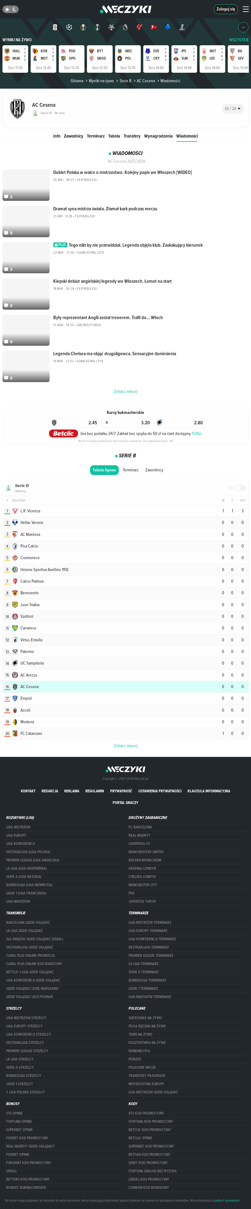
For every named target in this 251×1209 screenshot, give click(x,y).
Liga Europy (16, 835)
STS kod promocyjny (146, 1113)
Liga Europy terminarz (148, 930)
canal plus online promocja (30, 955)
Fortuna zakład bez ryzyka (153, 1171)
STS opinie (14, 1113)
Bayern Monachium (145, 860)
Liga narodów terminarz (150, 996)
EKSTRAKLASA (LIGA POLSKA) (28, 852)
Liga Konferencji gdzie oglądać (33, 980)
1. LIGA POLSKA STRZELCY (25, 1092)
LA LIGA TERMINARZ (144, 963)
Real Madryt (139, 835)
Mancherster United (146, 852)
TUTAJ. (197, 433)
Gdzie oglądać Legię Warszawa (32, 988)
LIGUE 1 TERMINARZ (143, 988)
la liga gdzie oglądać (24, 930)
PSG (131, 893)
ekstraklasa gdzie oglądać (29, 947)
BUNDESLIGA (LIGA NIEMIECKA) (29, 885)
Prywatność (121, 791)
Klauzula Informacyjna (209, 791)
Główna (77, 81)
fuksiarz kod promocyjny (28, 1162)
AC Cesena (146, 81)
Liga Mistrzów (18, 827)
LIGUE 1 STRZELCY (19, 1084)
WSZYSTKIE (239, 39)
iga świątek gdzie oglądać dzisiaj (34, 939)
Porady (135, 1059)
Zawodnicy (73, 136)
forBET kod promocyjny (27, 1138)
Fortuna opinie (19, 1121)
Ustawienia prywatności (160, 791)
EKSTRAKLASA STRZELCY (25, 1042)
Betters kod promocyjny (28, 1179)
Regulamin (94, 791)
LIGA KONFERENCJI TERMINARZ (152, 939)
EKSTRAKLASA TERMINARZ (149, 947)
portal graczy (125, 802)
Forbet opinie (17, 1154)
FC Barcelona (140, 827)
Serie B (125, 81)
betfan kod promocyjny (149, 1154)
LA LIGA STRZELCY (20, 1059)
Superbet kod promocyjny (151, 1146)
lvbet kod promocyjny (148, 1162)
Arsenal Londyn (142, 868)
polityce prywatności (227, 1200)
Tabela (114, 136)
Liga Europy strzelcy (24, 1026)
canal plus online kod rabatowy (34, 963)
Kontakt (28, 791)
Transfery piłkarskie (147, 1075)
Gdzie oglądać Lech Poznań (29, 996)
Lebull (11, 1171)
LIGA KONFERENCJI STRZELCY (28, 1034)
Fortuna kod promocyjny (151, 1121)
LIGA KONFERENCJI (20, 843)
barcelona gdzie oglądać (28, 922)
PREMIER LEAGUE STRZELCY (27, 1051)
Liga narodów (18, 901)
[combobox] (233, 109)
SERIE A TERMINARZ (144, 972)
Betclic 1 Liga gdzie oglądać (30, 972)
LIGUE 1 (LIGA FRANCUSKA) (26, 893)
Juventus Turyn (142, 901)
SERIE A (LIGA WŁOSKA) (23, 876)
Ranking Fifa (139, 1051)
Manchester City (143, 885)
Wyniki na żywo (17, 39)
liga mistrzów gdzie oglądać (153, 1092)
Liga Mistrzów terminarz (150, 922)
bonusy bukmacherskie (26, 1187)
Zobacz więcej (125, 746)
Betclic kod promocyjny (150, 1129)
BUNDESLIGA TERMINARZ (147, 980)
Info (56, 136)
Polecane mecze (142, 1067)
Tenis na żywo (140, 1034)
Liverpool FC (139, 843)
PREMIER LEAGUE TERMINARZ (151, 955)
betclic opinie (140, 1138)
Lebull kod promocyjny (149, 1179)
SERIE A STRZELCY (20, 1067)
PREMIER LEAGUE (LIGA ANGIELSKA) (32, 860)
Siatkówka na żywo (145, 1017)
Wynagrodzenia (158, 136)
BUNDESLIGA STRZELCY (23, 1075)
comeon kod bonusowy (149, 1187)
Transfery (132, 136)
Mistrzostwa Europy (146, 1084)
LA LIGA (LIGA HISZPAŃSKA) (26, 868)
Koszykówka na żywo (147, 1042)
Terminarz (96, 136)
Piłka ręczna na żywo (147, 1026)
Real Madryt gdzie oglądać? (30, 1146)
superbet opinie (19, 1129)
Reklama (71, 791)
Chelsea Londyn (142, 876)
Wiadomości (187, 136)
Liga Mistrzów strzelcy (26, 1017)
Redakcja (50, 791)
